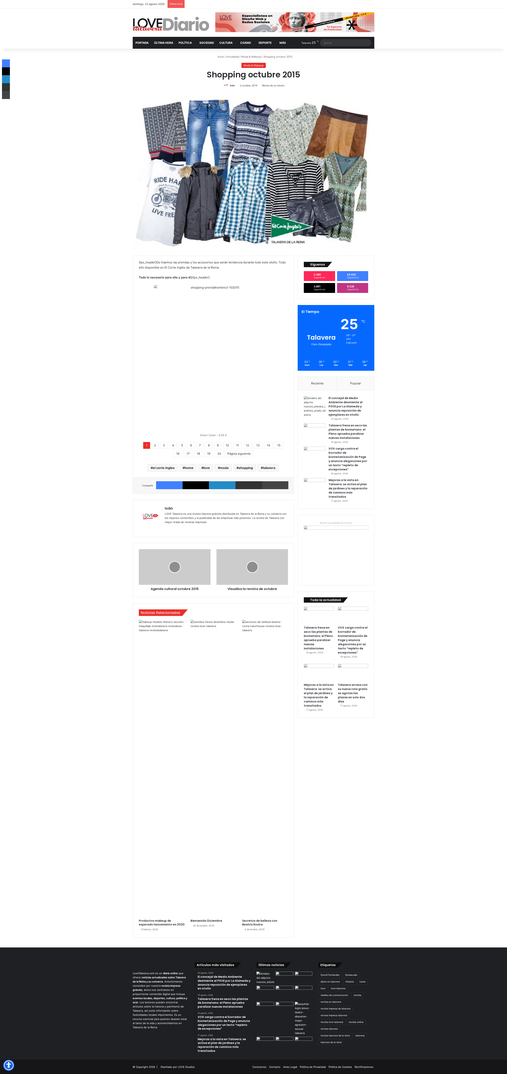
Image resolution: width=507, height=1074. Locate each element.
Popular (355, 383)
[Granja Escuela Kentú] (304, 993)
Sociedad (206, 42)
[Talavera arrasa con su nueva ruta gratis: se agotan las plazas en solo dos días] (353, 672)
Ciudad (245, 42)
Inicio (220, 56)
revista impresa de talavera (336, 1008)
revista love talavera (332, 1022)
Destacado (351, 974)
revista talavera (329, 1028)
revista (357, 995)
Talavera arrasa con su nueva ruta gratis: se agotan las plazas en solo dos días (353, 693)
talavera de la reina (331, 1042)
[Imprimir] (275, 485)
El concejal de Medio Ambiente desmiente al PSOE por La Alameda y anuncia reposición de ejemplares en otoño (345, 406)
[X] (196, 485)
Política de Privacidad (313, 1066)
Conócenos (259, 1066)
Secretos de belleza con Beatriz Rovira (259, 922)
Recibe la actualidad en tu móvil (336, 522)
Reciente (317, 383)
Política (185, 42)
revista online (356, 1022)
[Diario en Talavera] (171, 24)
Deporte (265, 42)
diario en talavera (330, 981)
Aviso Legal (290, 1066)
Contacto (274, 1066)
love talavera (338, 988)
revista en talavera (331, 1001)
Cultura (226, 42)
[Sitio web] (167, 528)
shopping (245, 468)
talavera (269, 468)
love (206, 468)
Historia (349, 981)
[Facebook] (169, 485)
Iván (232, 85)
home (189, 468)
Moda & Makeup (251, 56)
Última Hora (163, 42)
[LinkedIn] (222, 485)
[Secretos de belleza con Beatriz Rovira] (265, 768)
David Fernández (330, 974)
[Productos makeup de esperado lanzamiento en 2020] (162, 768)
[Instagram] (181, 528)
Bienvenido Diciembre (206, 921)
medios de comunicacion (334, 995)
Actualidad (232, 56)
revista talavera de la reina (335, 1035)
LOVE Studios (186, 1066)
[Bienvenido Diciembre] (213, 768)
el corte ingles (164, 468)
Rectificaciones (364, 1066)
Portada (142, 42)
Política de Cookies (340, 1066)
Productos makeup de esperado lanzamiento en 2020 (162, 922)
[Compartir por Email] (248, 485)
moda (224, 468)
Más (282, 42)
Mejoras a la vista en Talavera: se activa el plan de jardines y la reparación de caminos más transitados (348, 488)
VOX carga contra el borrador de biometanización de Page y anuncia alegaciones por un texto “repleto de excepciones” (348, 459)
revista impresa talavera (334, 1015)
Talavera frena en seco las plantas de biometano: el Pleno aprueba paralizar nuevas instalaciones (348, 431)
